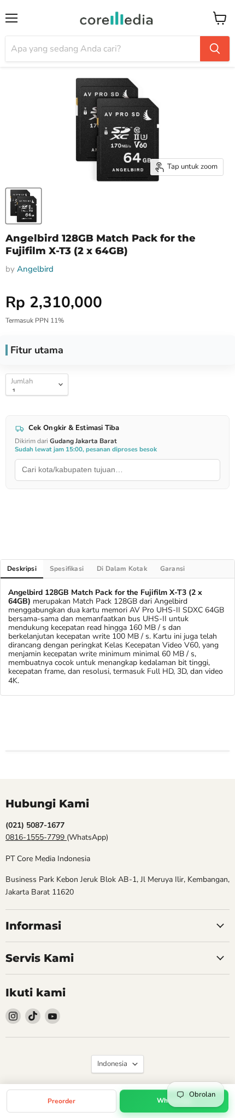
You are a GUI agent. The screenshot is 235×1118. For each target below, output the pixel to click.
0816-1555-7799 (36, 837)
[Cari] (215, 48)
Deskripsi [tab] (22, 568)
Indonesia (112, 1064)
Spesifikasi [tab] (67, 568)
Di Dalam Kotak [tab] (122, 568)
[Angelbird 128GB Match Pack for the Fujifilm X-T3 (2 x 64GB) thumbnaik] (23, 205)
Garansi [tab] (172, 568)
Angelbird (35, 268)
